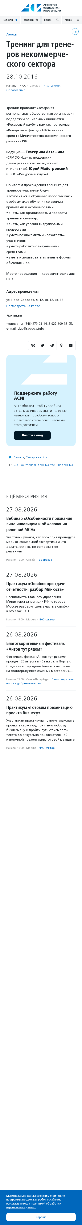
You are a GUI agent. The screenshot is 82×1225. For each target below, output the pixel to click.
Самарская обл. (37, 457)
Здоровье (45, 559)
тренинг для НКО (61, 465)
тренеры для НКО (37, 465)
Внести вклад (32, 435)
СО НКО (19, 465)
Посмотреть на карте (23, 306)
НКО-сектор (52, 85)
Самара (18, 457)
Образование (15, 90)
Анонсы (11, 34)
